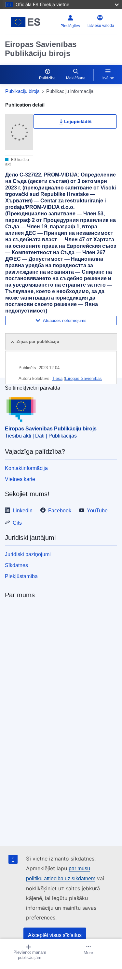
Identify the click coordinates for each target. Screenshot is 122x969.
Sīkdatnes (16, 565)
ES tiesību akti (17, 161)
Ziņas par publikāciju (38, 341)
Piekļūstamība (21, 576)
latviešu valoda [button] (101, 25)
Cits (17, 523)
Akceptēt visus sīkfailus (55, 935)
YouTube (97, 510)
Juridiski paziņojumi (28, 554)
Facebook (59, 510)
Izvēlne (108, 78)
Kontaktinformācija (26, 468)
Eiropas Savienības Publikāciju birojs (40, 49)
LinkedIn (23, 510)
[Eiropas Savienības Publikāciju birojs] (25, 22)
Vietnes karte (20, 479)
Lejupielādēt (78, 121)
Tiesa (57, 378)
